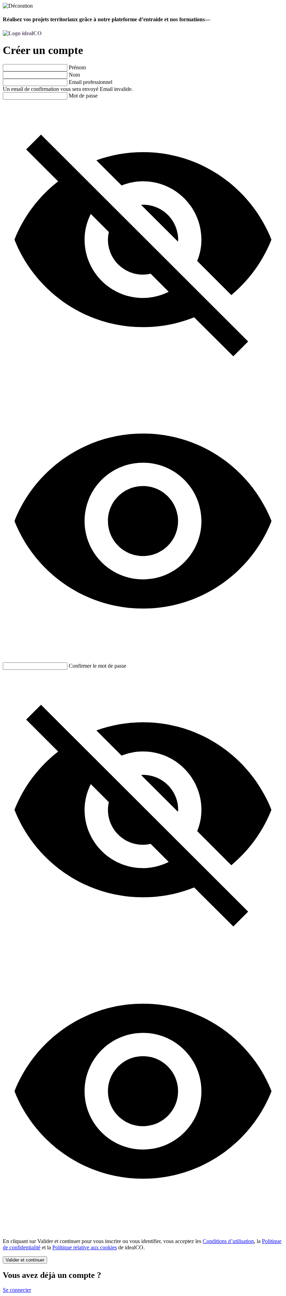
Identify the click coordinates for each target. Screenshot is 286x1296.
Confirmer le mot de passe (97, 666)
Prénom (77, 67)
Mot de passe (83, 96)
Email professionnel (90, 82)
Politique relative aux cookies (84, 1247)
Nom (74, 75)
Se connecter (17, 1290)
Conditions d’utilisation (228, 1241)
